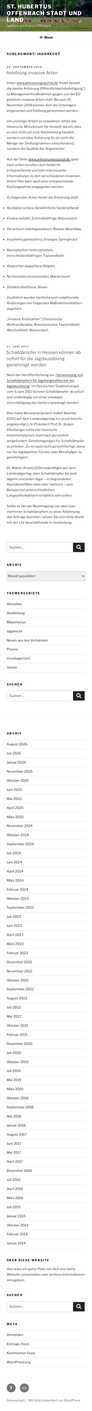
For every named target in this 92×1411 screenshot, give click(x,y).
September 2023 (20, 908)
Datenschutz (16, 1400)
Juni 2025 (14, 790)
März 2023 (15, 944)
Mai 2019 (14, 1080)
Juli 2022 (14, 1007)
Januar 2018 (16, 1125)
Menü (48, 37)
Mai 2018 (14, 1116)
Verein (12, 667)
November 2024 (20, 826)
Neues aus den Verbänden (27, 640)
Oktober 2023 (18, 899)
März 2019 (15, 1089)
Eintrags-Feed (18, 1344)
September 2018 (20, 1107)
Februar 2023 (17, 953)
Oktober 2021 (17, 1026)
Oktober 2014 (17, 1225)
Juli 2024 (14, 853)
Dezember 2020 (19, 1044)
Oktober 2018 (17, 1098)
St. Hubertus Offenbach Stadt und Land (44, 13)
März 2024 (15, 880)
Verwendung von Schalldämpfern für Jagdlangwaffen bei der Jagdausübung (45, 380)
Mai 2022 (14, 1016)
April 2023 (15, 935)
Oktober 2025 (18, 781)
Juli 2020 (14, 1053)
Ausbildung (16, 613)
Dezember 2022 (19, 962)
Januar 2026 (16, 762)
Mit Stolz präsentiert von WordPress (54, 1400)
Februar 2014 (17, 1234)
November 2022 (19, 971)
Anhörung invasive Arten (32, 72)
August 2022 (17, 998)
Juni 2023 (14, 926)
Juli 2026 (14, 753)
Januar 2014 (16, 1243)
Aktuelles (14, 604)
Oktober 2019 (17, 1062)
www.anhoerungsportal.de (37, 83)
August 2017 (17, 1135)
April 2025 (15, 808)
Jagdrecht (14, 631)
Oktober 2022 (18, 980)
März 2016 (15, 1198)
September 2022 (20, 989)
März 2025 (15, 817)
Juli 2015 (14, 1207)
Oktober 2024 (18, 835)
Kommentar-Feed (21, 1353)
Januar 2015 (16, 1216)
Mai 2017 (14, 1152)
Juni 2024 (14, 862)
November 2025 (20, 772)
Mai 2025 (14, 799)
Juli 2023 (14, 917)
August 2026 (17, 744)
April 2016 (15, 1189)
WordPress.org (19, 1362)
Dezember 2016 (19, 1171)
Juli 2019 (14, 1071)
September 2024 (20, 844)
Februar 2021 (17, 1035)
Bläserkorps (16, 622)
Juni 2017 (14, 1144)
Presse (12, 649)
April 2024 (15, 871)
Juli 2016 (14, 1180)
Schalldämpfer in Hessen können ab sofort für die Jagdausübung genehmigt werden (43, 358)
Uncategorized (18, 658)
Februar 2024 (17, 890)
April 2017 (15, 1162)
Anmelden (15, 1335)
